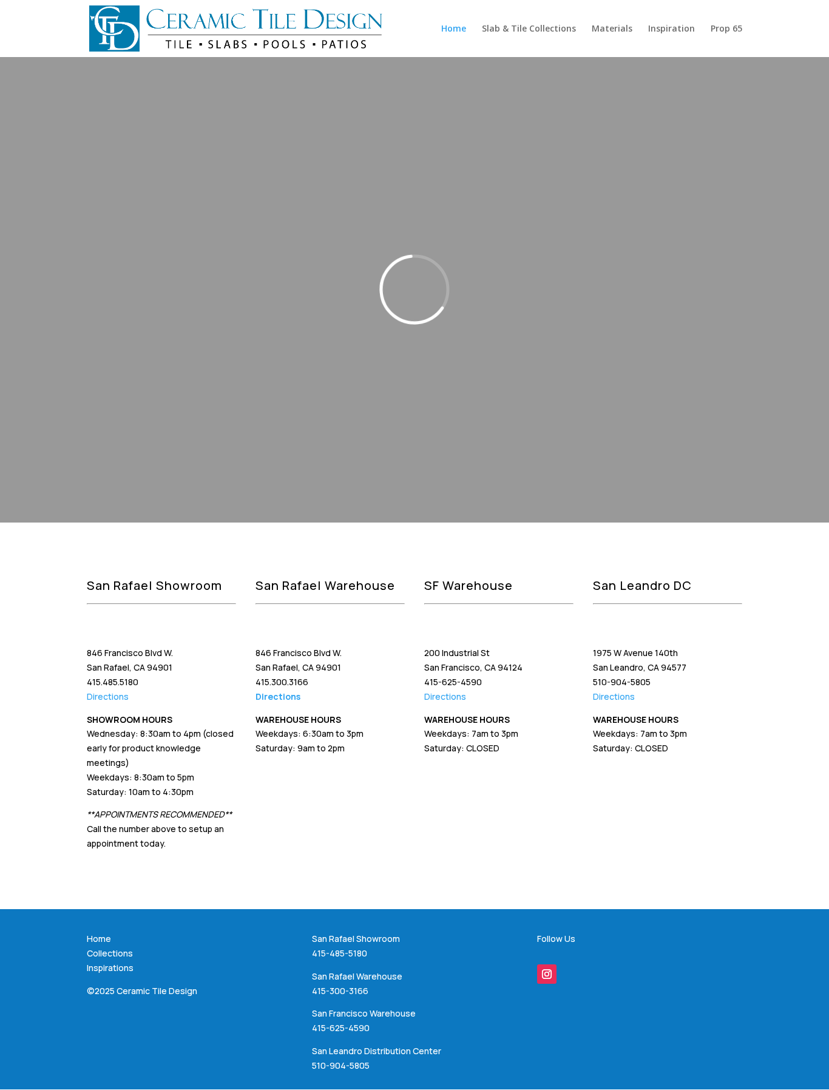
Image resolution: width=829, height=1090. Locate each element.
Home (453, 29)
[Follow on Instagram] (547, 974)
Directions (108, 696)
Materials (612, 29)
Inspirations (110, 967)
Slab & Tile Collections (529, 29)
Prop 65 (726, 29)
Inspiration (671, 29)
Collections (110, 953)
